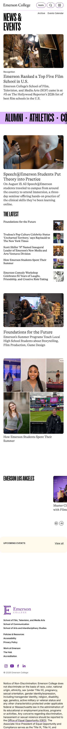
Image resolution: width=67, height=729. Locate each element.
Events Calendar (56, 13)
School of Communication (16, 624)
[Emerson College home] (33, 610)
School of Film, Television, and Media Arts (24, 620)
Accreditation (10, 656)
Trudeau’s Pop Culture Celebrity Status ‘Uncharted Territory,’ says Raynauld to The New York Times (26, 238)
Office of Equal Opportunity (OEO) (27, 720)
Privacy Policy (10, 642)
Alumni (14, 118)
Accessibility (9, 638)
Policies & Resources (13, 634)
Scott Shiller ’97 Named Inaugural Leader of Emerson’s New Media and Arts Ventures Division (25, 251)
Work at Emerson (11, 648)
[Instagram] (6, 666)
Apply (41, 5)
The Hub (7, 652)
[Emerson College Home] (17, 5)
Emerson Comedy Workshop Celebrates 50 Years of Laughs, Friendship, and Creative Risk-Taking (25, 276)
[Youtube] (12, 666)
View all (59, 543)
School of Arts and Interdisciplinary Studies (25, 628)
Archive (41, 13)
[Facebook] (18, 666)
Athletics (42, 118)
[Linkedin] (24, 666)
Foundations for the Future (19, 221)
